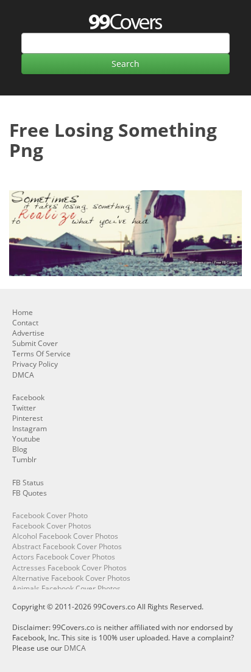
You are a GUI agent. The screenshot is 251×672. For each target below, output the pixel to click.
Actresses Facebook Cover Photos (69, 568)
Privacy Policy (35, 364)
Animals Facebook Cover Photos (66, 588)
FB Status (28, 482)
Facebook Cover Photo (50, 515)
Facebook (28, 397)
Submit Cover (35, 343)
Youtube (26, 439)
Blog (19, 449)
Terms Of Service (41, 353)
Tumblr (24, 459)
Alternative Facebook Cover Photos (71, 578)
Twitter (24, 408)
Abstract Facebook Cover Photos (67, 546)
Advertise (28, 333)
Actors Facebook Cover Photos (63, 557)
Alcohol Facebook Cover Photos (65, 536)
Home (22, 312)
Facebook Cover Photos (51, 526)
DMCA (23, 375)
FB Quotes (29, 493)
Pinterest (27, 418)
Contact (25, 322)
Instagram (29, 428)
